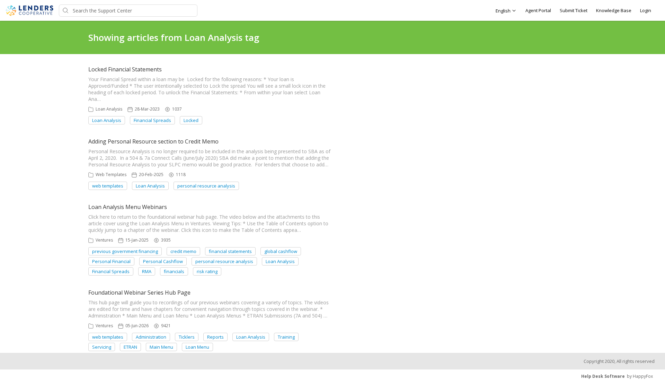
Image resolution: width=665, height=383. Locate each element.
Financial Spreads (152, 120)
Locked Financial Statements (125, 69)
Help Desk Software (603, 376)
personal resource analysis (206, 186)
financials (174, 271)
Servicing (101, 347)
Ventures (104, 240)
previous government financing (125, 251)
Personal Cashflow (163, 261)
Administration (151, 337)
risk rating (207, 271)
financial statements (230, 251)
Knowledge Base (613, 10)
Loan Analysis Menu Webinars (127, 207)
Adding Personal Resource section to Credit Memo (153, 141)
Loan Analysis (109, 109)
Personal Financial (111, 261)
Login (645, 10)
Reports (215, 337)
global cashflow (280, 251)
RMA (146, 271)
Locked (191, 120)
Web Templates (111, 174)
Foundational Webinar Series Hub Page (139, 292)
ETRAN (130, 347)
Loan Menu (197, 347)
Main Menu (161, 347)
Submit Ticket (573, 10)
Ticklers (187, 337)
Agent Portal (538, 10)
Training (286, 337)
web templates (107, 186)
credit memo (183, 251)
